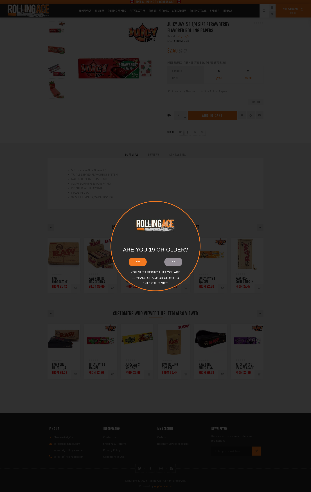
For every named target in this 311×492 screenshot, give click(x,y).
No (173, 261)
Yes (138, 261)
